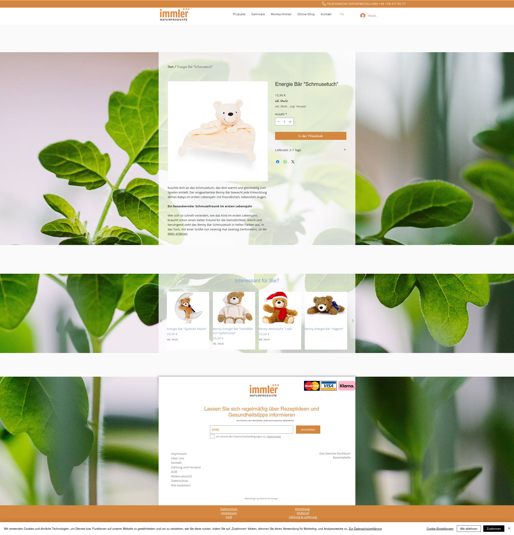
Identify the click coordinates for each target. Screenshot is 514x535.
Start (170, 66)
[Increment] (290, 121)
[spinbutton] (284, 121)
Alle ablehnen (468, 529)
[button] (342, 14)
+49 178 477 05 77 (392, 4)
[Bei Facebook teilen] (277, 161)
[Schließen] (509, 528)
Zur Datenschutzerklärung (365, 529)
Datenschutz (229, 509)
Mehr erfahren (178, 234)
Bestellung (302, 509)
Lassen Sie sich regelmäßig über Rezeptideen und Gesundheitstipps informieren (261, 412)
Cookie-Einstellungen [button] (440, 529)
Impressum (179, 454)
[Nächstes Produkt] (353, 320)
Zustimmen (494, 529)
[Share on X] (293, 161)
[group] (257, 321)
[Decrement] (278, 121)
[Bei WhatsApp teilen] (285, 161)
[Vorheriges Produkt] (161, 320)
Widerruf (303, 513)
